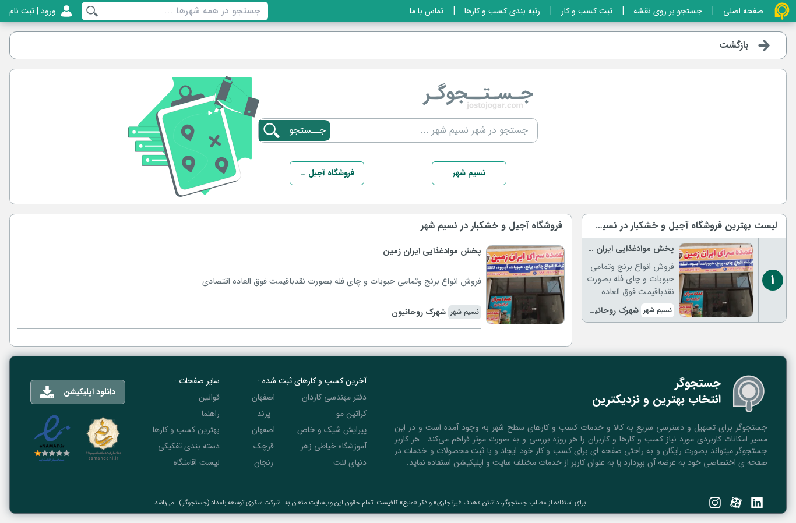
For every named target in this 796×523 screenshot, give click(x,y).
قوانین (209, 397)
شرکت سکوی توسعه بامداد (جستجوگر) (229, 502)
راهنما (211, 413)
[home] (782, 11)
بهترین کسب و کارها (186, 430)
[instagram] (715, 502)
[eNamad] (52, 439)
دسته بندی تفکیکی (189, 446)
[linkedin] (757, 502)
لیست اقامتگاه (197, 462)
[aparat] (736, 502)
